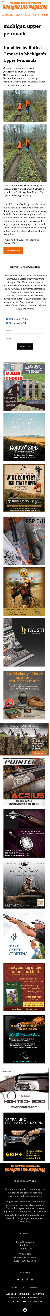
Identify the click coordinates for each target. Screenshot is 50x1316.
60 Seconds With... (18, 319)
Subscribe (25, 346)
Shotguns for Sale (17, 323)
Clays (19, 15)
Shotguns (7, 15)
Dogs (27, 15)
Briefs (45, 15)
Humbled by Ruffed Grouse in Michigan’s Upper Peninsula (24, 54)
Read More (13, 250)
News (36, 15)
